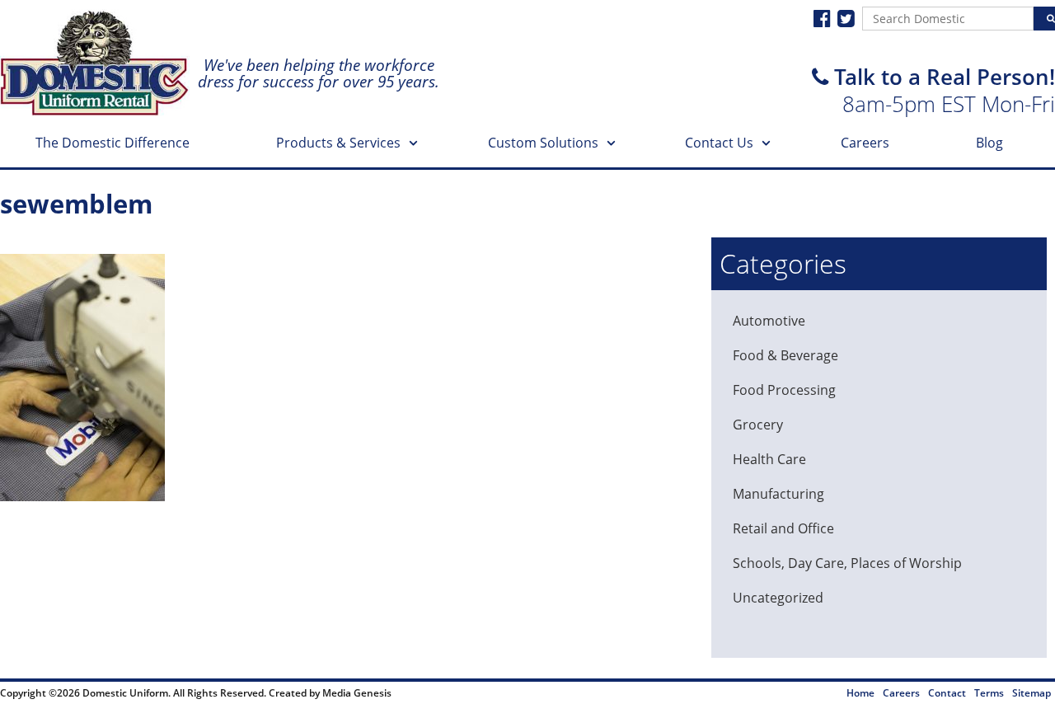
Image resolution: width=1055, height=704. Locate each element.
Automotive (769, 321)
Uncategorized (778, 598)
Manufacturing (778, 494)
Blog (989, 143)
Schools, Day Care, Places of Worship (847, 563)
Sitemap (1031, 693)
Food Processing (784, 390)
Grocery (758, 424)
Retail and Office (783, 528)
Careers (865, 143)
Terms (989, 693)
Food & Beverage (785, 355)
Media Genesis (357, 693)
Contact (947, 693)
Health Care (769, 459)
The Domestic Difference (112, 143)
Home (860, 693)
